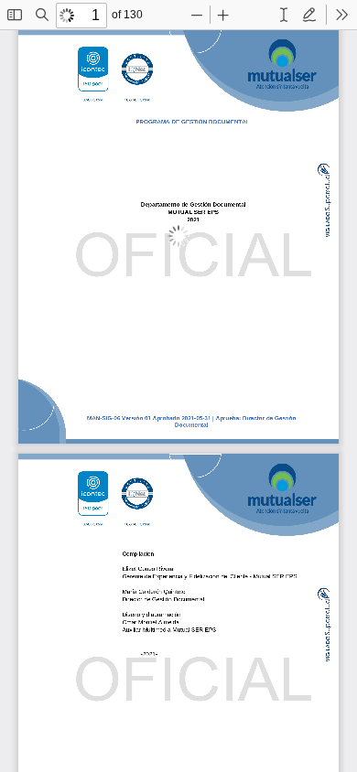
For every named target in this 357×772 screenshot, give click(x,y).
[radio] (284, 14)
